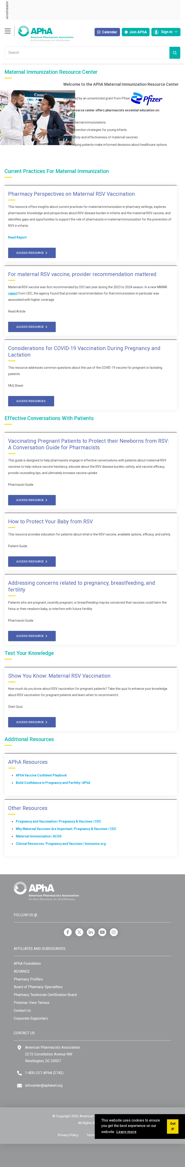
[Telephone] (19, 1073)
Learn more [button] (126, 1132)
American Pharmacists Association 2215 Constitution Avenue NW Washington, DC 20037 (52, 1054)
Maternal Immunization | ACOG (39, 836)
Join (137, 32)
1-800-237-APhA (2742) (44, 1073)
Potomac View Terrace (31, 1003)
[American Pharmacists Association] (39, 33)
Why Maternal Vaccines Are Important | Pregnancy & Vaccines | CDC (66, 829)
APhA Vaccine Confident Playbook (41, 775)
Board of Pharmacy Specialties (38, 987)
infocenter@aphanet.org (43, 1085)
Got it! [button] (173, 1126)
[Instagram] (114, 932)
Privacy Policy (68, 1135)
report (13, 293)
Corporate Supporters (31, 1018)
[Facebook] (68, 932)
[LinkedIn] (91, 932)
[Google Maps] (19, 1048)
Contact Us (22, 1010)
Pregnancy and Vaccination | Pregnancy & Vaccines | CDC (58, 821)
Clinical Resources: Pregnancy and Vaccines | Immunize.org (61, 843)
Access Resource (31, 252)
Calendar (109, 32)
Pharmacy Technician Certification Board (45, 995)
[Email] (19, 1086)
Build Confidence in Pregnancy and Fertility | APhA (53, 783)
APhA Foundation (27, 963)
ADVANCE (22, 971)
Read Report (17, 237)
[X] (79, 932)
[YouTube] (102, 932)
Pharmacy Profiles (28, 979)
